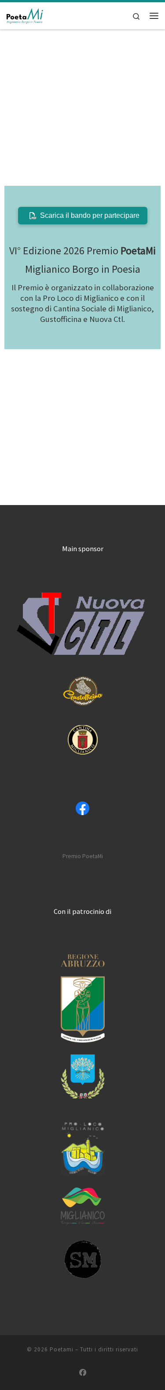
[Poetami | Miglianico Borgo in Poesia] (25, 14)
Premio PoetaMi (82, 856)
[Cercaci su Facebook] (82, 1372)
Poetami (61, 1349)
